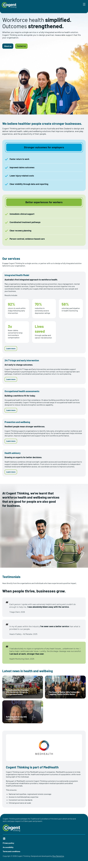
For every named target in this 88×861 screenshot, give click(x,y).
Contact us (21, 46)
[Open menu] (84, 4)
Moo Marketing (58, 856)
